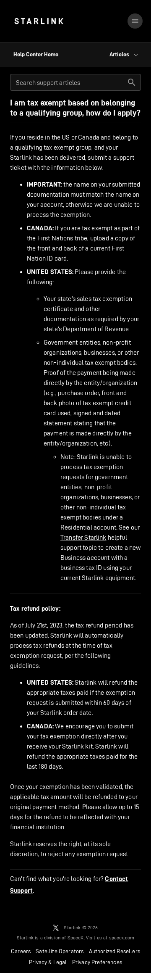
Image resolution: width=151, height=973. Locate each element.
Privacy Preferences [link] (97, 962)
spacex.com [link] (122, 937)
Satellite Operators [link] (59, 951)
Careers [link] (21, 951)
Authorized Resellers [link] (114, 951)
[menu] (135, 21)
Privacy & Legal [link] (48, 962)
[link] (38, 21)
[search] (131, 82)
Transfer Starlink (83, 537)
